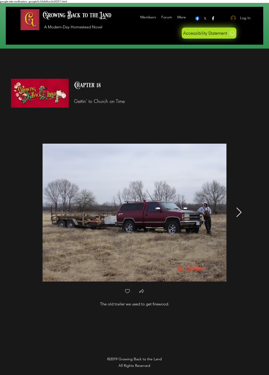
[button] (141, 291)
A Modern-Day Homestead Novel (73, 26)
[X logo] (205, 18)
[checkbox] (127, 291)
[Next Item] (239, 212)
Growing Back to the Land (77, 15)
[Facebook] (197, 18)
